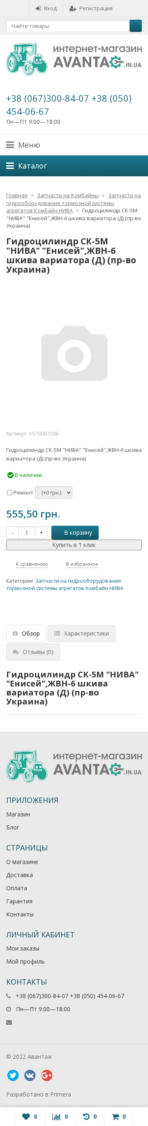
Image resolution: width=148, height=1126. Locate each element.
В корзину (78, 532)
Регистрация (96, 8)
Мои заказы (22, 948)
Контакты (20, 914)
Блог (12, 827)
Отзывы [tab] (38, 652)
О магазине (22, 862)
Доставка (19, 875)
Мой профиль (25, 961)
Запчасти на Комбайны (68, 195)
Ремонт (22, 492)
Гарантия (19, 901)
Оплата (16, 888)
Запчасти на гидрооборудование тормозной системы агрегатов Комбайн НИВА (73, 202)
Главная (17, 195)
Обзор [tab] (31, 633)
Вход (50, 8)
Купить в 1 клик (74, 545)
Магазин (18, 814)
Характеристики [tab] (86, 633)
